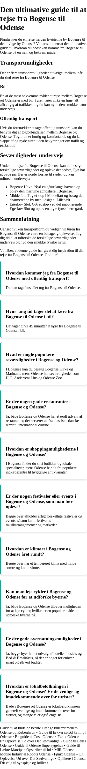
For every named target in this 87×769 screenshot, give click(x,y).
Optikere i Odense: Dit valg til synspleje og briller (43, 760)
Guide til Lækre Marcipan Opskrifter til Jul (40, 747)
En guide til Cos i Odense (34, 737)
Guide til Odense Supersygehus (39, 745)
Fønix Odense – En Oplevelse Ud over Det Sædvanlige (41, 739)
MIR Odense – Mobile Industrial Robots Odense (38, 752)
